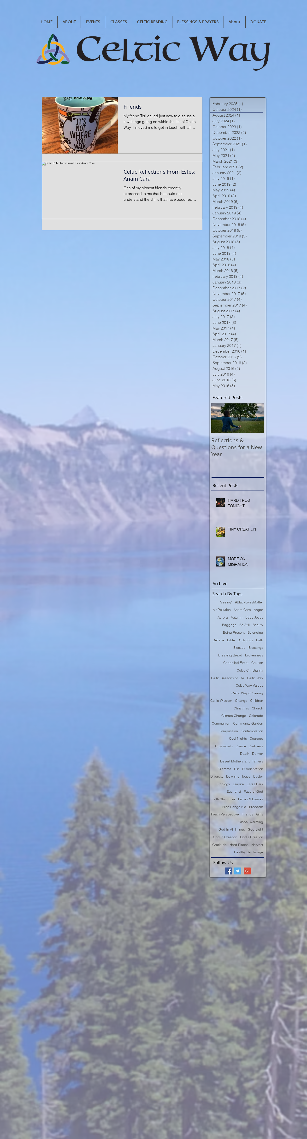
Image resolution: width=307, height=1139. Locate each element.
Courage (256, 738)
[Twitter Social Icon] (237, 871)
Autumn (236, 617)
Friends (247, 814)
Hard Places (239, 845)
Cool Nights (238, 738)
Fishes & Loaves (250, 799)
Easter (258, 776)
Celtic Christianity (250, 670)
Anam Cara (242, 610)
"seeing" (226, 602)
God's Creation (251, 837)
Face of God (253, 791)
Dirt (236, 769)
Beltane (218, 640)
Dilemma (224, 769)
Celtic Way (255, 678)
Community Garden (248, 723)
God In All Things (231, 829)
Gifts (259, 814)
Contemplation (252, 731)
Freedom (256, 807)
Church (257, 708)
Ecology (224, 784)
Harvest (257, 845)
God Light (255, 829)
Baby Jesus (254, 617)
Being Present (234, 632)
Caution (257, 663)
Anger (258, 610)
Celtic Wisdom (221, 700)
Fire (232, 799)
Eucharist (234, 791)
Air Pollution (222, 610)
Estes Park (255, 784)
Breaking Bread (230, 655)
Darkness (256, 746)
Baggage (229, 625)
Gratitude (219, 845)
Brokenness (254, 655)
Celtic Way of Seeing (247, 693)
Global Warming (250, 822)
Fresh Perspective (225, 814)
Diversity (216, 776)
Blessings (255, 647)
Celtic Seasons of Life (227, 678)
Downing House (238, 776)
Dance (241, 746)
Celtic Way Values (249, 685)
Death (244, 753)
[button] (69, 22)
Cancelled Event (235, 663)
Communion (221, 723)
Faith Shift (219, 799)
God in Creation (225, 837)
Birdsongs (245, 640)
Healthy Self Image (248, 852)
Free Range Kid (234, 807)
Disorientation (252, 769)
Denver (257, 753)
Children (256, 700)
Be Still (244, 625)
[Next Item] (256, 418)
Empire (238, 784)
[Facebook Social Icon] (228, 871)
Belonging (255, 632)
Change (241, 700)
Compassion (228, 731)
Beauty (258, 625)
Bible (231, 640)
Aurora (223, 617)
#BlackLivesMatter (249, 602)
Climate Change (233, 716)
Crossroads (224, 746)
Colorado (256, 716)
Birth (259, 640)
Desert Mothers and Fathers (241, 761)
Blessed (239, 647)
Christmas (241, 708)
